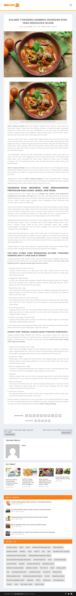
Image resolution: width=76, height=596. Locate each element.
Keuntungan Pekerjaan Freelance (19, 560)
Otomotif (21, 511)
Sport (38, 580)
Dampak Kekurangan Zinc (41, 547)
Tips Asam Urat (58, 580)
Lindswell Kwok (48, 564)
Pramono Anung (58, 576)
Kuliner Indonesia (33, 564)
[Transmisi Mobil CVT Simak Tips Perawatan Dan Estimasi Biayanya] (8, 533)
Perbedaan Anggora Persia (32, 576)
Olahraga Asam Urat (19, 572)
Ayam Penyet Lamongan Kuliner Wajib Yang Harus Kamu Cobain (45, 481)
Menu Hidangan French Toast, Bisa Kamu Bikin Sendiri (28, 524)
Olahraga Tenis (34, 572)
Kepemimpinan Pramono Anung (40, 555)
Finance (22, 551)
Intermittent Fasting (61, 551)
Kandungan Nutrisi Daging (16, 555)
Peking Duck (57, 572)
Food (43, 26)
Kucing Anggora (60, 560)
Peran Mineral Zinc (13, 576)
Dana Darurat (58, 547)
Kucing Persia (11, 564)
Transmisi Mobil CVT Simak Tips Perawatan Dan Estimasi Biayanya (33, 532)
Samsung (30, 580)
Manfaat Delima (31, 568)
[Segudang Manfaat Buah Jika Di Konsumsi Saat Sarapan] (8, 518)
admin (30, 26)
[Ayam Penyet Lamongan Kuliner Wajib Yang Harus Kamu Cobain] (46, 472)
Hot (43, 551)
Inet (49, 551)
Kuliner (21, 564)
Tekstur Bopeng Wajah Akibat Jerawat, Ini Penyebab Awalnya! (31, 502)
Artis (28, 547)
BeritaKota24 (19, 594)
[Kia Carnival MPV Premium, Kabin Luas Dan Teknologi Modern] (8, 510)
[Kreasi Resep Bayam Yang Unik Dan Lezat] (63, 471)
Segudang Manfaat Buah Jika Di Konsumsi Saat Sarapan (29, 517)
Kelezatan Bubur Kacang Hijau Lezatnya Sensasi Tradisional (12, 482)
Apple (21, 547)
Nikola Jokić (61, 568)
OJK (8, 572)
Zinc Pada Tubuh (26, 584)
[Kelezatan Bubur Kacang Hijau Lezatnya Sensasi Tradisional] (13, 472)
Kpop (49, 560)
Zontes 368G (39, 584)
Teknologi (47, 580)
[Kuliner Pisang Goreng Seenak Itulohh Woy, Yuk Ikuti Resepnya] (29, 472)
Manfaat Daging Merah (15, 568)
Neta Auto (44, 568)
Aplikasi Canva (12, 547)
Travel (9, 584)
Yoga (16, 584)
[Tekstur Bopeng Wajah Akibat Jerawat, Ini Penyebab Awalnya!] (8, 503)
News (52, 568)
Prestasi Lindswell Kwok (15, 580)
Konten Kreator (39, 560)
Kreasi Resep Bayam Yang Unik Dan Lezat (63, 478)
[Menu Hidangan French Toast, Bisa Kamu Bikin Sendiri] (8, 526)
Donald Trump (12, 551)
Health (21, 504)
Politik (47, 576)
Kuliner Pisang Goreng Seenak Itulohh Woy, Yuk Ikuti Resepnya (28, 481)
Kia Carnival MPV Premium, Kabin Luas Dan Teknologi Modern (31, 509)
